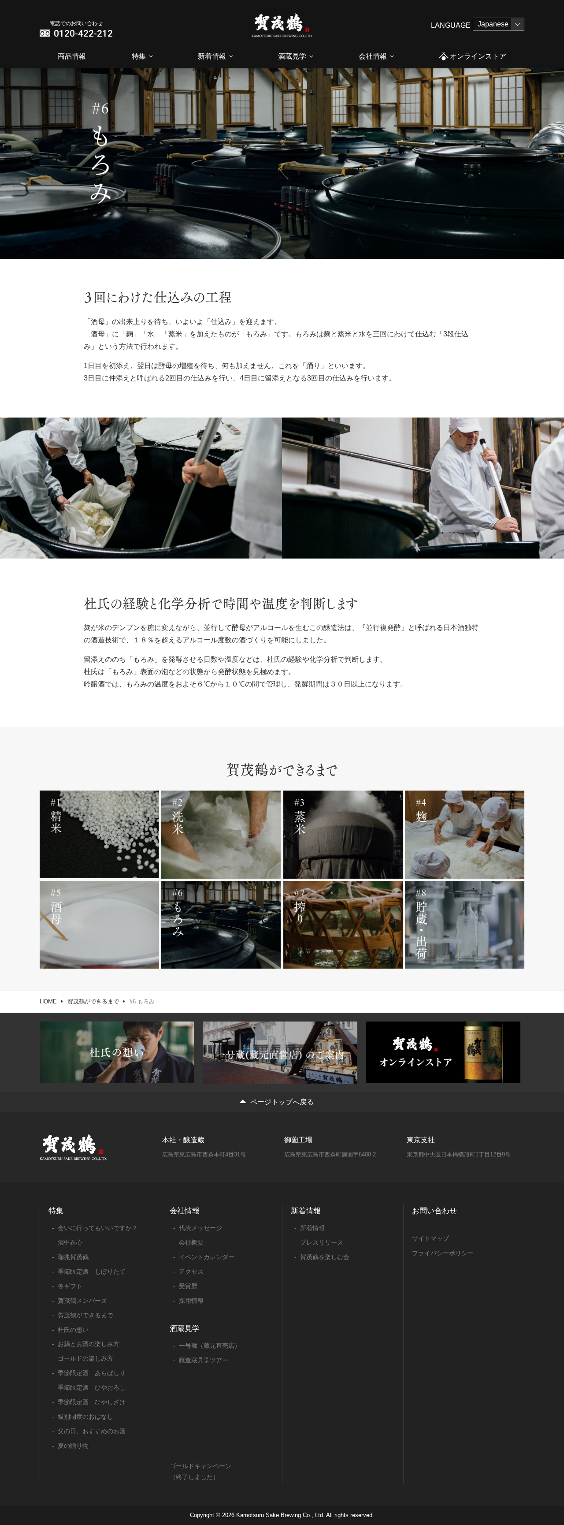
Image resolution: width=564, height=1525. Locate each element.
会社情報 (373, 56)
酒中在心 (70, 1242)
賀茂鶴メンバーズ (82, 1300)
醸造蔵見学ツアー (203, 1360)
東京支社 (421, 1140)
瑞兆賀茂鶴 (73, 1256)
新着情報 (212, 56)
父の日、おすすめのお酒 (92, 1431)
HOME (48, 1001)
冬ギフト (70, 1286)
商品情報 (72, 56)
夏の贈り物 (73, 1445)
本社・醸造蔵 (183, 1140)
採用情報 (191, 1300)
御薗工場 (298, 1140)
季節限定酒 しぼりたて (92, 1271)
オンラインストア (478, 56)
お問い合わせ (434, 1211)
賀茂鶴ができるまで (93, 1001)
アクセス (191, 1271)
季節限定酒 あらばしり (92, 1372)
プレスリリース (321, 1242)
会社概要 (191, 1242)
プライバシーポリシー (443, 1253)
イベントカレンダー (206, 1256)
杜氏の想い (73, 1329)
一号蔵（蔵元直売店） (210, 1345)
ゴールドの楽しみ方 (85, 1358)
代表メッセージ (200, 1227)
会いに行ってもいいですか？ (98, 1227)
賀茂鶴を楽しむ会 (324, 1256)
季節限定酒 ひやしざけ (92, 1402)
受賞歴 (188, 1286)
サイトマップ (430, 1238)
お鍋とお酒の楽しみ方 (88, 1343)
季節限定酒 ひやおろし (92, 1387)
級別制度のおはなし (85, 1416)
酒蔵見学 (292, 56)
